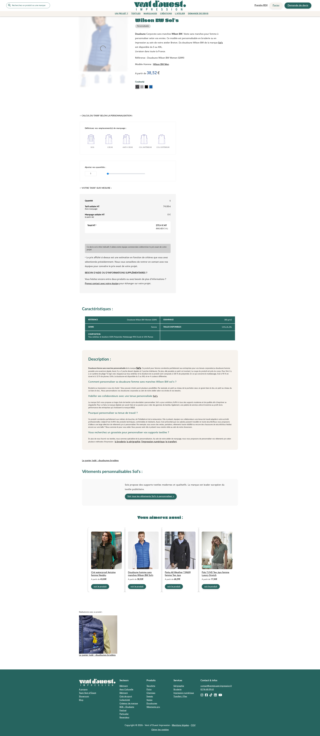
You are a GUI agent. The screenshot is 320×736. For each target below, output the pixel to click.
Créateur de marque (129, 704)
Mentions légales (180, 725)
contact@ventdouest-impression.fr (216, 686)
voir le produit (100, 587)
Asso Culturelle (126, 690)
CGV (193, 725)
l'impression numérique (153, 442)
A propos (83, 690)
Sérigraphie (179, 686)
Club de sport (126, 697)
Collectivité (125, 700)
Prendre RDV (261, 5)
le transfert (171, 442)
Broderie (178, 690)
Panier (276, 5)
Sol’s (220, 43)
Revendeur (124, 718)
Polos (149, 690)
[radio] (137, 87)
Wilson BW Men (161, 64)
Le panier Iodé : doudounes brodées (100, 461)
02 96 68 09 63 (207, 690)
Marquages (150, 14)
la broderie (120, 442)
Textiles (135, 14)
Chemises (150, 693)
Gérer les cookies (160, 730)
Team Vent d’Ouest (87, 693)
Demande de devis (298, 5)
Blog (81, 700)
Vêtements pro (153, 707)
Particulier (124, 714)
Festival (123, 711)
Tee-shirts (150, 686)
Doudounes (151, 704)
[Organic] (217, 551)
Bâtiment (124, 686)
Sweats (149, 697)
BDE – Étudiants (127, 707)
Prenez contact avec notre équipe (102, 284)
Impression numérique (184, 693)
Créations (166, 14)
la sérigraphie (133, 442)
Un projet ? (121, 14)
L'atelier (180, 14)
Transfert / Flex (180, 697)
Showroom (84, 697)
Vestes (149, 700)
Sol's (138, 368)
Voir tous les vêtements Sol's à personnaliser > (150, 496)
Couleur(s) (139, 82)
